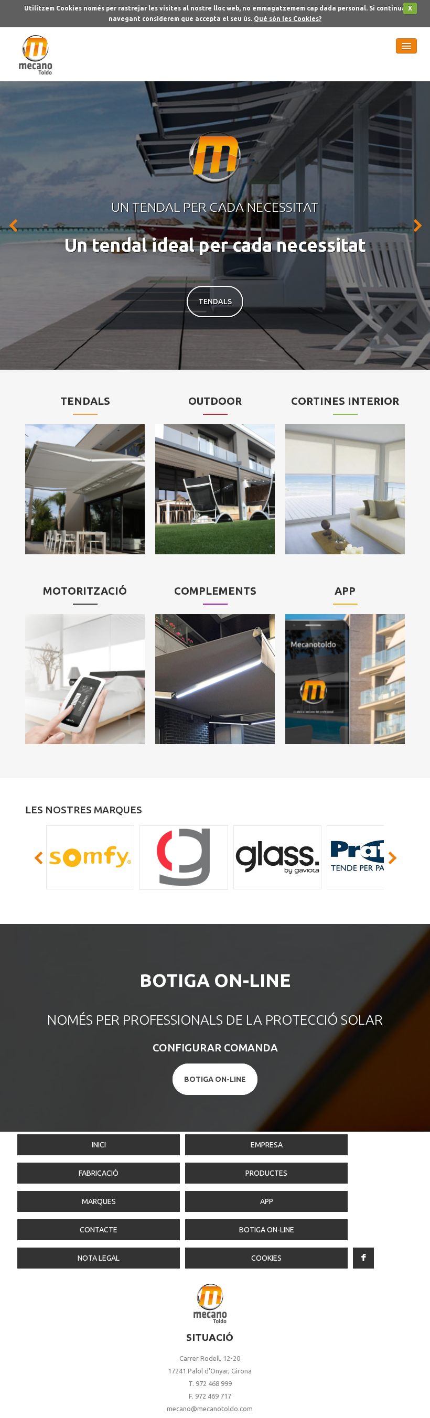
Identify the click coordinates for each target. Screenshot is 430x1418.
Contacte (98, 1230)
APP (266, 1201)
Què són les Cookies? (287, 18)
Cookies (266, 1258)
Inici (99, 1145)
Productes (266, 1173)
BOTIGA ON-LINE (215, 1079)
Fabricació (99, 1173)
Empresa (267, 1145)
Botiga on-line (266, 1230)
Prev (13, 225)
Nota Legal (99, 1258)
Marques (99, 1201)
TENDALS (215, 301)
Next (416, 225)
